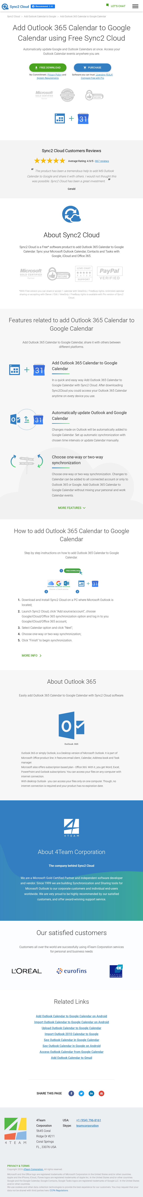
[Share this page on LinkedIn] (91, 1093)
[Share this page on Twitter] (81, 1093)
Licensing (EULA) (104, 74)
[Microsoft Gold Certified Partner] (44, 95)
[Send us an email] (101, 1093)
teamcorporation (87, 1125)
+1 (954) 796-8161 (88, 1120)
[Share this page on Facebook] (71, 1093)
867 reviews (102, 161)
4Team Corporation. (33, 1169)
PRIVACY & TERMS (18, 1165)
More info (29, 655)
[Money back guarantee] (67, 95)
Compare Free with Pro (92, 78)
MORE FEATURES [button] (70, 508)
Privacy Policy (54, 74)
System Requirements (48, 78)
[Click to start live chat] (116, 6)
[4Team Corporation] (15, 1131)
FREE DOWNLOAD (50, 67)
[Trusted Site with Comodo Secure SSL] (94, 95)
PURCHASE (94, 67)
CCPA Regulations (59, 1190)
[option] (26, 971)
